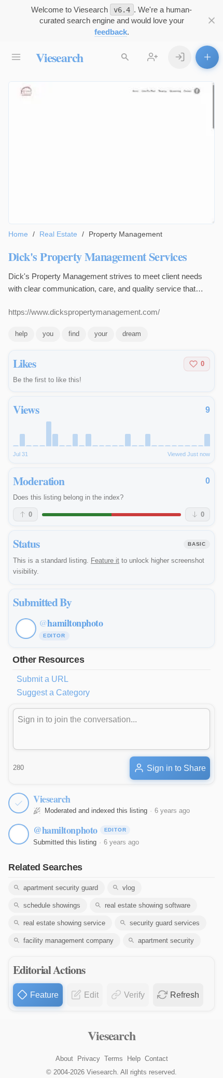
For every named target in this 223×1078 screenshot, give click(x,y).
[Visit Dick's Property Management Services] (111, 152)
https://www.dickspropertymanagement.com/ (84, 312)
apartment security (166, 940)
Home (18, 234)
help (21, 334)
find (73, 334)
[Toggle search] (124, 57)
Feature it (105, 560)
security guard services (165, 923)
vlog (128, 888)
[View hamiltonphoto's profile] (18, 834)
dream (131, 334)
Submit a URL (42, 679)
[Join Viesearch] (152, 57)
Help (134, 1058)
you (48, 334)
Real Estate (58, 234)
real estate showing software (147, 905)
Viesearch (59, 57)
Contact (156, 1058)
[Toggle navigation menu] (15, 57)
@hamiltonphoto (65, 830)
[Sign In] (179, 57)
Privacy (88, 1058)
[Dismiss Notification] (211, 20)
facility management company (68, 940)
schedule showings (51, 905)
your (100, 334)
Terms (113, 1058)
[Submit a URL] (207, 57)
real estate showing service (64, 923)
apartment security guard (60, 888)
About (64, 1058)
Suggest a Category (53, 692)
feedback (110, 31)
